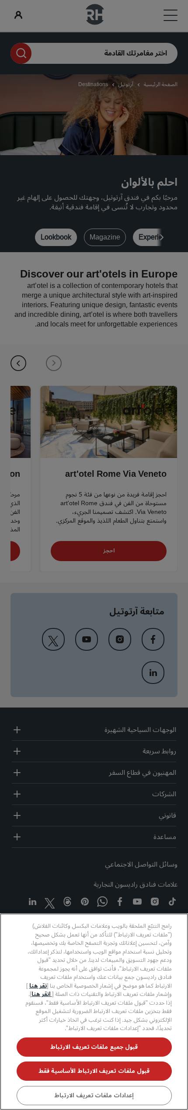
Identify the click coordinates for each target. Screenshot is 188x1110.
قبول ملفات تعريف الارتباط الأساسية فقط (93, 1071)
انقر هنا (41, 994)
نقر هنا (38, 986)
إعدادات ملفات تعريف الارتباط (94, 1095)
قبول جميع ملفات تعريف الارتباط (94, 1047)
